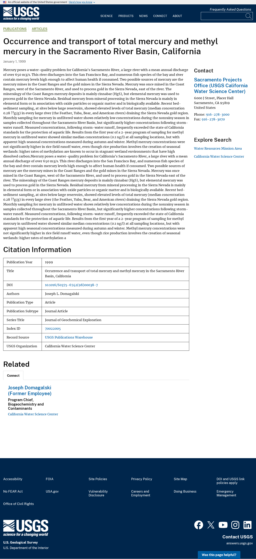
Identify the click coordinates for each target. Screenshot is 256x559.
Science (106, 16)
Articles (39, 29)
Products (125, 16)
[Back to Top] (241, 544)
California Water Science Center (33, 414)
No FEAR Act (13, 491)
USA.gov (52, 491)
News (143, 16)
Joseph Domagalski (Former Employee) (30, 390)
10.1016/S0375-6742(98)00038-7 (71, 285)
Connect (160, 16)
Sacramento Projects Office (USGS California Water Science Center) (221, 85)
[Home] (21, 19)
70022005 (53, 329)
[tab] (13, 375)
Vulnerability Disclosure (98, 493)
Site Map (180, 479)
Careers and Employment (140, 493)
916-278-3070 (213, 119)
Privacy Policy (141, 479)
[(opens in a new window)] (198, 524)
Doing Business (185, 491)
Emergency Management (226, 493)
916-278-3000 (217, 114)
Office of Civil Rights (18, 504)
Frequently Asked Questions (230, 9)
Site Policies (98, 479)
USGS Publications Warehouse (69, 337)
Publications (15, 29)
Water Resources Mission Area (218, 148)
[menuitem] (107, 13)
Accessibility (12, 479)
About (177, 16)
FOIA (49, 479)
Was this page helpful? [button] (219, 555)
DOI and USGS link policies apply (231, 481)
